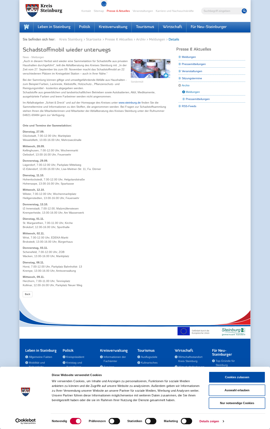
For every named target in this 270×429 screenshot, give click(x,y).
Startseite (93, 39)
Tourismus (145, 27)
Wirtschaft (172, 27)
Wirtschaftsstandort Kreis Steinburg (190, 359)
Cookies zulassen (237, 377)
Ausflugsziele (149, 356)
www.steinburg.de (130, 102)
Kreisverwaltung (113, 27)
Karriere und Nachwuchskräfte (175, 10)
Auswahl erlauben (237, 390)
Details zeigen (209, 421)
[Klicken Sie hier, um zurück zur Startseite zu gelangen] (26, 27)
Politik (84, 27)
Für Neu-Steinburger (209, 27)
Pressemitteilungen (194, 64)
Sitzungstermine (192, 78)
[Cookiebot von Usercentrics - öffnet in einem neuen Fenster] (25, 421)
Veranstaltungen (143, 10)
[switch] (114, 421)
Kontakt (86, 10)
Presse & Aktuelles (118, 10)
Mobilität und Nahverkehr (37, 364)
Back (27, 294)
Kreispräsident (75, 356)
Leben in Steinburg (54, 27)
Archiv (140, 39)
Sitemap (99, 10)
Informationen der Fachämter (115, 359)
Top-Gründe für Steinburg (225, 363)
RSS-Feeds (189, 106)
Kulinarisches (149, 362)
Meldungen (157, 39)
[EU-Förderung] (194, 331)
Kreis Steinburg (70, 39)
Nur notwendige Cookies (237, 403)
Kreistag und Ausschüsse (74, 364)
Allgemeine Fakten (40, 356)
